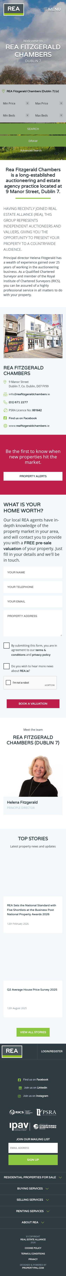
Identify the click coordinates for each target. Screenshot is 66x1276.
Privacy (33, 1259)
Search (33, 129)
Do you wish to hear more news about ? (32, 668)
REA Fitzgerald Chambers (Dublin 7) (33, 91)
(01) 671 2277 (18, 402)
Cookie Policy (33, 1248)
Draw (33, 141)
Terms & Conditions (33, 1254)
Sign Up (33, 1160)
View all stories (33, 1032)
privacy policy (41, 655)
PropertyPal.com (33, 1268)
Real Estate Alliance (33, 1240)
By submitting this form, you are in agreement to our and (34, 650)
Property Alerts (33, 476)
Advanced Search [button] (31, 150)
